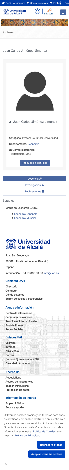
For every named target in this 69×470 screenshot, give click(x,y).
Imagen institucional (17, 385)
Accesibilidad (13, 377)
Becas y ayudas (15, 407)
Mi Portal (11, 342)
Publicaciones (33, 191)
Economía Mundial (25, 217)
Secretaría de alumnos (19, 317)
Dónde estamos (15, 294)
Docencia (33, 178)
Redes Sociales (15, 329)
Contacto (11, 290)
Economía (33, 143)
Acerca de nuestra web (19, 381)
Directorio (11, 286)
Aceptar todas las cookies (46, 454)
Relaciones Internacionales (21, 321)
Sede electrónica (39, 3)
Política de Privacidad (27, 435)
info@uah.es (51, 273)
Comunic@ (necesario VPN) (22, 359)
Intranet (10, 346)
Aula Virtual (12, 350)
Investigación (33, 185)
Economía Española (25, 213)
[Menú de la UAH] (63, 12)
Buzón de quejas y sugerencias (24, 298)
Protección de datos (17, 389)
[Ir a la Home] (14, 10)
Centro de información (19, 313)
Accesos (20, 3)
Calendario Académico (19, 363)
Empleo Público (15, 403)
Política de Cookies (44, 431)
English (57, 3)
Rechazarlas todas (51, 444)
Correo (10, 355)
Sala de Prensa (14, 325)
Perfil (8, 3)
